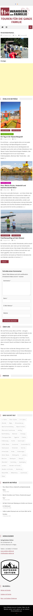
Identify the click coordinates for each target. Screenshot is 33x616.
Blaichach (14, 434)
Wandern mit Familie (14, 465)
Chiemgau (23, 434)
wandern (4, 465)
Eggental (16, 437)
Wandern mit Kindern (7, 469)
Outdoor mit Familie (6, 594)
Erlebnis (24, 437)
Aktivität (4, 423)
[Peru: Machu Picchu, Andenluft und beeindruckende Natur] (16, 171)
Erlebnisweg (5, 441)
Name (5, 298)
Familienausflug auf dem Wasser (12, 238)
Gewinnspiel (21, 441)
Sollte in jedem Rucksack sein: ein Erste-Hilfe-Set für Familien (17, 512)
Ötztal (3, 476)
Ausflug (20, 430)
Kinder (13, 451)
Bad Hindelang (5, 434)
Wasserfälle (5, 473)
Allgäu (10, 423)
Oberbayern (13, 458)
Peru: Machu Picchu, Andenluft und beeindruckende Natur (13, 186)
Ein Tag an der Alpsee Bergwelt (12, 136)
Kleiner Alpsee (5, 455)
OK (16, 613)
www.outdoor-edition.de (7, 551)
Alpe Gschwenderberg (7, 427)
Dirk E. (14, 190)
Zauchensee (23, 473)
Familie (13, 441)
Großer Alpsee (5, 444)
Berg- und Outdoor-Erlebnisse (9, 598)
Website (5, 313)
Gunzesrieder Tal (25, 444)
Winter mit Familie (6, 590)
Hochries (23, 448)
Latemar (24, 455)
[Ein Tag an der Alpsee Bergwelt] (16, 115)
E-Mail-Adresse (8, 306)
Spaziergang (22, 462)
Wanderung (19, 469)
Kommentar (7, 281)
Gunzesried (15, 444)
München (4, 458)
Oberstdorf (5, 462)
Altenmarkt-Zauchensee (8, 430)
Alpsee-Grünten (20, 427)
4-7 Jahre (4, 419)
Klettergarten (15, 455)
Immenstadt (5, 451)
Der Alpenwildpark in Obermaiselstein (6, 262)
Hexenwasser (5, 448)
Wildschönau (14, 473)
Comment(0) (23, 35)
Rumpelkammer (6, 183)
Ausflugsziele (5, 130)
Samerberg (13, 462)
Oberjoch (21, 458)
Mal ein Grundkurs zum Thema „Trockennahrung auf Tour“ (17, 496)
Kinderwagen (20, 451)
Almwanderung (19, 423)
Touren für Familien (7, 134)
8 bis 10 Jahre (13, 419)
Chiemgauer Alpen (6, 437)
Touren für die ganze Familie (16, 20)
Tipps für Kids (16, 130)
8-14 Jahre (23, 419)
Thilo (15, 35)
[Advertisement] (16, 79)
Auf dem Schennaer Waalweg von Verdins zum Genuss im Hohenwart (17, 504)
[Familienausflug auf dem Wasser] (16, 221)
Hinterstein (15, 448)
